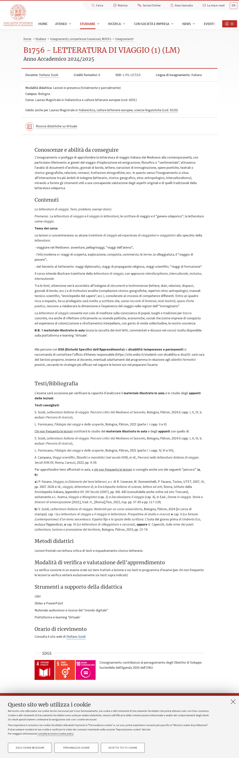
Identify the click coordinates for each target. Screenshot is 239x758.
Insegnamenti (124, 39)
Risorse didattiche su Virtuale (56, 126)
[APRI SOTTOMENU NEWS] (193, 24)
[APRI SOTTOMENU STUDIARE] (98, 24)
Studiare (87, 24)
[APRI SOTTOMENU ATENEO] (69, 24)
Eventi (209, 24)
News (186, 24)
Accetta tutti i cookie (122, 748)
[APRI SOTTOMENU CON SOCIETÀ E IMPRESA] (172, 24)
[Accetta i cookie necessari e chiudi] (233, 702)
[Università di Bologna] (18, 15)
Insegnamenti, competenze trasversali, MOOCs (80, 39)
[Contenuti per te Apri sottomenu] (229, 23)
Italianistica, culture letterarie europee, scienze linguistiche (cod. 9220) (128, 110)
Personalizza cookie (76, 748)
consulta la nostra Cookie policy (55, 734)
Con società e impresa (151, 24)
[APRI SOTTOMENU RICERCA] (123, 24)
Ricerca (114, 24)
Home (42, 24)
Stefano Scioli (48, 75)
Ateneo (61, 24)
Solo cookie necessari (30, 748)
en (233, 5)
